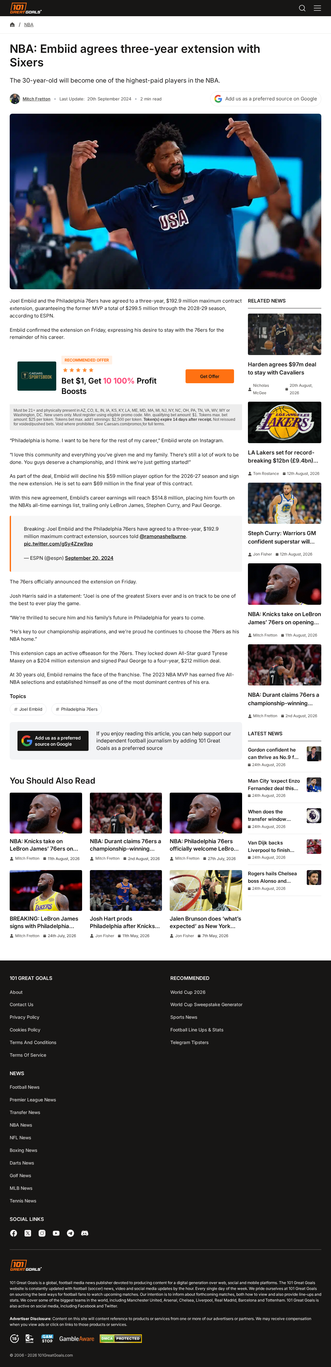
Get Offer (209, 376)
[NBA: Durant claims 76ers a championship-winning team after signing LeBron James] (126, 813)
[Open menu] (317, 8)
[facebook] (13, 1233)
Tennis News (23, 1200)
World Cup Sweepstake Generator (206, 1004)
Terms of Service (28, 1055)
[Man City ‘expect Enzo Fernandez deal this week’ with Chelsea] (314, 784)
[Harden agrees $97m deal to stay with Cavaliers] (284, 334)
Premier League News (33, 1099)
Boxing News (23, 1150)
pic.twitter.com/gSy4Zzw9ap (58, 544)
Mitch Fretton (36, 98)
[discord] (85, 1233)
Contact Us (21, 1004)
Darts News (22, 1163)
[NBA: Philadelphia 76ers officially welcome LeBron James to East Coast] (206, 813)
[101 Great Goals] (165, 1266)
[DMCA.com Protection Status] (121, 1341)
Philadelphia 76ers (79, 709)
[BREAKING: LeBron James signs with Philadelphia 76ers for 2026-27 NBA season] (46, 890)
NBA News (21, 1125)
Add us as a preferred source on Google (271, 99)
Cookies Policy (25, 1029)
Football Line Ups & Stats (196, 1029)
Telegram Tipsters (189, 1042)
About (16, 992)
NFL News (20, 1137)
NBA (29, 24)
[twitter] (28, 1233)
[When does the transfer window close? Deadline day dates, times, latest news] (314, 815)
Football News (24, 1087)
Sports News (183, 1017)
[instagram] (42, 1233)
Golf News (20, 1175)
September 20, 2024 (89, 558)
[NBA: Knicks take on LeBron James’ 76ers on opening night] (46, 813)
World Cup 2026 (188, 992)
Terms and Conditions (33, 1042)
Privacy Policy (24, 1017)
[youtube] (56, 1233)
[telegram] (70, 1233)
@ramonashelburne (163, 536)
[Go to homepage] (26, 8)
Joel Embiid (30, 709)
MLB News (21, 1188)
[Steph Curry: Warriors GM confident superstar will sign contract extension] (284, 503)
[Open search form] (302, 8)
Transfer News (25, 1112)
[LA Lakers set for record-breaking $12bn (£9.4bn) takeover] (284, 422)
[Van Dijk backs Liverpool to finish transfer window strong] (314, 846)
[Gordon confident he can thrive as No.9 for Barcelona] (314, 753)
